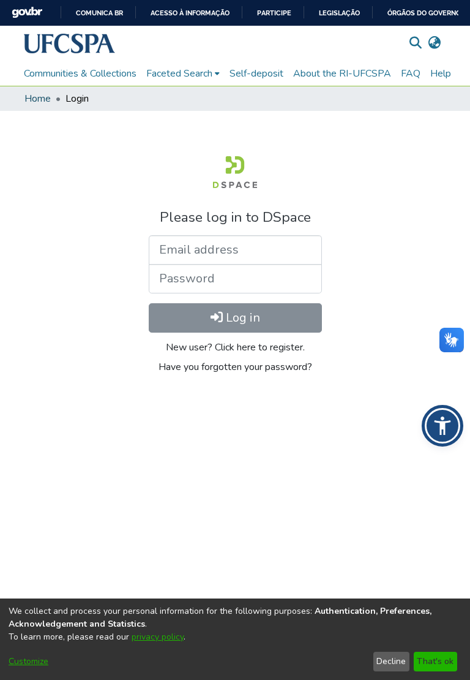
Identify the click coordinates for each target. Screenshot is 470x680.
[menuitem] (183, 73)
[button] (69, 43)
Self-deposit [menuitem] (256, 73)
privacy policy (158, 637)
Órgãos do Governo (424, 13)
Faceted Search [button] (179, 73)
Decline (391, 661)
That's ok (435, 661)
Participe (274, 13)
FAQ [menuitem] (410, 73)
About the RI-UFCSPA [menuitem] (342, 73)
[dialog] (235, 639)
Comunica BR (99, 13)
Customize (28, 661)
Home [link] (37, 98)
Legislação (339, 13)
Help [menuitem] (440, 73)
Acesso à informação (190, 13)
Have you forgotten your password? (235, 367)
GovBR (27, 12)
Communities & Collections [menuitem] (80, 73)
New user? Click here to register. (235, 347)
